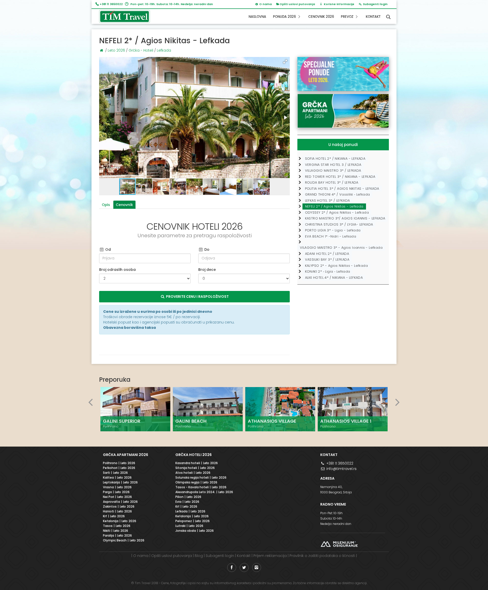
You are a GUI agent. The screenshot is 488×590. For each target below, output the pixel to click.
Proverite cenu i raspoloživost (197, 296)
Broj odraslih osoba (117, 269)
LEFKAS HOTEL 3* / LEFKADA (327, 200)
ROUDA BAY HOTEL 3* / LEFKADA (331, 182)
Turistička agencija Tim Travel (128, 16)
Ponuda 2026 (285, 17)
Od (107, 249)
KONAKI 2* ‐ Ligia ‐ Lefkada (327, 271)
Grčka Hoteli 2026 (193, 454)
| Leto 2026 (119, 463)
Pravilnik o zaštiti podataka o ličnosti (322, 555)
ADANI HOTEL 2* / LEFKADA (327, 253)
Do (206, 249)
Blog (199, 555)
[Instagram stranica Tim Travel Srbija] (256, 567)
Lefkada (164, 50)
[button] (285, 61)
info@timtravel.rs (341, 468)
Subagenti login (220, 555)
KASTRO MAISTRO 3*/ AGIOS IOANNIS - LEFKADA (345, 218)
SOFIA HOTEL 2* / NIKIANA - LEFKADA (335, 158)
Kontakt (373, 17)
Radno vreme (333, 504)
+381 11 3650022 (111, 4)
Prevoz (347, 17)
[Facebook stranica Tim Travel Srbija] (231, 567)
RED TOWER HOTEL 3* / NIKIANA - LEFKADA (340, 176)
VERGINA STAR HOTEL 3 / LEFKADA (333, 164)
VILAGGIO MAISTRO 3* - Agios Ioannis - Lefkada (341, 247)
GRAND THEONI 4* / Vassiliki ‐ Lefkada (337, 194)
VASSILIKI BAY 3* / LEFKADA (327, 259)
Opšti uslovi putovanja (297, 4)
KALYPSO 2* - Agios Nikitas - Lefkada (336, 265)
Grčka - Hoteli (141, 50)
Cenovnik (124, 205)
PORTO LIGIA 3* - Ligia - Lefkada (333, 230)
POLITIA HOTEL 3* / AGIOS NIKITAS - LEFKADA (342, 188)
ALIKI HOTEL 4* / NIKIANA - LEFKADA (334, 277)
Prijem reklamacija (270, 555)
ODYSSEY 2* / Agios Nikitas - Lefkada (337, 212)
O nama (140, 555)
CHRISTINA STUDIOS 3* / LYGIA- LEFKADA (339, 224)
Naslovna (257, 17)
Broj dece (207, 269)
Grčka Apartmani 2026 (125, 454)
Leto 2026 (116, 50)
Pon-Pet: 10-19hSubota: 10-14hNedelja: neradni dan (335, 518)
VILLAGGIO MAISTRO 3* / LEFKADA (333, 170)
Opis (106, 205)
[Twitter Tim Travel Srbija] (244, 567)
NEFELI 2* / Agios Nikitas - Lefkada (334, 206)
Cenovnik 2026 (321, 17)
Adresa (327, 478)
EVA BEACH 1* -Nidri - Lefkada (330, 236)
